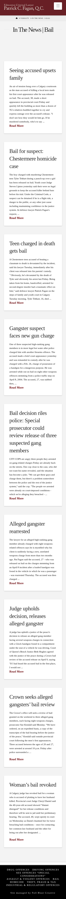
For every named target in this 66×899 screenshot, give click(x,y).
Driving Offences (45, 869)
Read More (16, 125)
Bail (56, 879)
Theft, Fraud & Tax (41, 882)
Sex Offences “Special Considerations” (33, 874)
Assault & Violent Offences (28, 879)
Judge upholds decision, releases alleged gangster (27, 616)
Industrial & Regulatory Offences (33, 885)
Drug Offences (18, 869)
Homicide (17, 882)
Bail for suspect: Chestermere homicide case (33, 158)
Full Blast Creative (43, 892)
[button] (58, 6)
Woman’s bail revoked (32, 785)
